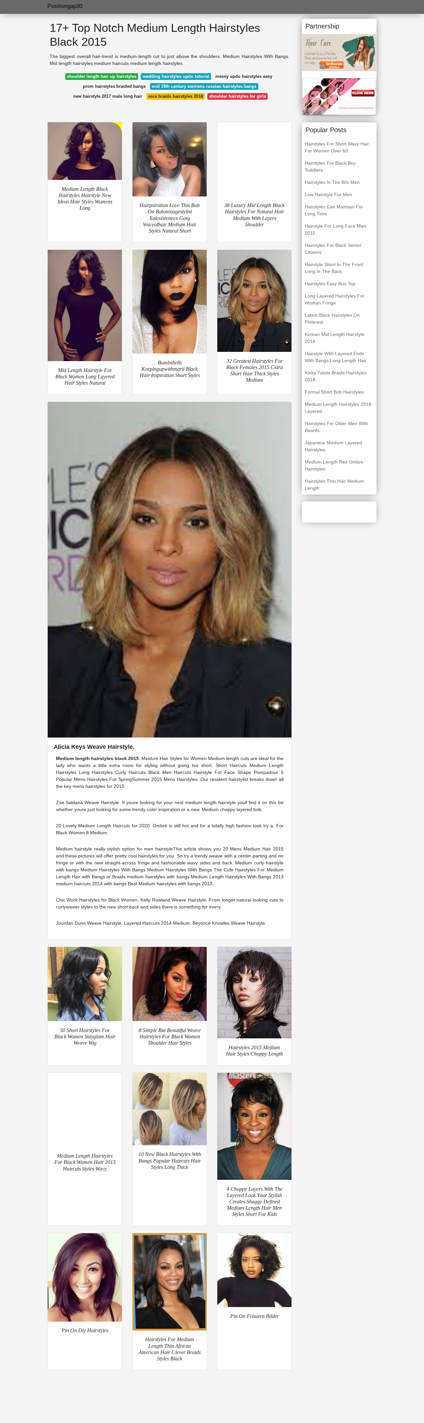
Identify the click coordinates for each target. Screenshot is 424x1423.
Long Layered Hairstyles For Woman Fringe (334, 299)
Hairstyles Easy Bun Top (330, 283)
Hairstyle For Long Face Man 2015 (335, 229)
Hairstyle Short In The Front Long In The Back (334, 268)
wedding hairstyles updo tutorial (176, 76)
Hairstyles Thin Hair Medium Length (334, 484)
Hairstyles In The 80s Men (332, 182)
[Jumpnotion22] (339, 96)
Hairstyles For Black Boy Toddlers (330, 166)
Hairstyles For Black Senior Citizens (333, 249)
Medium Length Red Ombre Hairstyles (334, 465)
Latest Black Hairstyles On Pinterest (332, 318)
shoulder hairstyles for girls (237, 96)
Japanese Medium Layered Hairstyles (333, 446)
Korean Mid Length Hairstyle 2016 (334, 338)
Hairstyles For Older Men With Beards (336, 427)
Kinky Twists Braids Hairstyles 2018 (336, 376)
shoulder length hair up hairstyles (101, 76)
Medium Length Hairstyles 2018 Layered (338, 408)
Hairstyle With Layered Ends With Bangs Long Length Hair (335, 357)
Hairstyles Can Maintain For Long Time (334, 210)
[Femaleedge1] (339, 52)
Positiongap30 (64, 6)
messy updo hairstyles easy (243, 76)
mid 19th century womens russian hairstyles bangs (204, 86)
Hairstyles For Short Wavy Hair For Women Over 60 (337, 147)
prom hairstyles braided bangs (114, 86)
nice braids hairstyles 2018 (175, 96)
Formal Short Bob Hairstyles (334, 392)
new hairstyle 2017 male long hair (107, 96)
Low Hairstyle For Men (328, 194)
